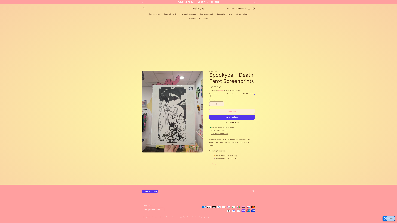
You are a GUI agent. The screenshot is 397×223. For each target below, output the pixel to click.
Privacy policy (181, 217)
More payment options (232, 122)
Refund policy (170, 217)
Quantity (212, 100)
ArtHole (149, 217)
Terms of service (192, 217)
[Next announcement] (254, 2)
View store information (219, 133)
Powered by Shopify (158, 217)
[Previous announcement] (142, 2)
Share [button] (214, 164)
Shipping (221, 90)
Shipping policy (204, 217)
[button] (144, 8)
